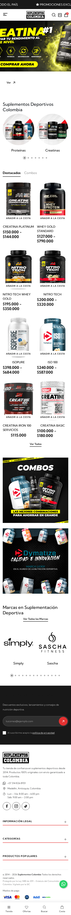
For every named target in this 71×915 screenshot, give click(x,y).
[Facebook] (7, 806)
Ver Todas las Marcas (35, 619)
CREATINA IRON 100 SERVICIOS (17, 428)
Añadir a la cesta (18, 218)
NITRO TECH (53, 294)
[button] (26, 89)
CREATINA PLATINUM (18, 226)
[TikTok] (26, 806)
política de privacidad (43, 732)
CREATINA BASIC (52, 425)
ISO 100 (53, 362)
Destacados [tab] (12, 173)
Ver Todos (36, 444)
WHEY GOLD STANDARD (46, 229)
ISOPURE (18, 362)
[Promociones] (60, 15)
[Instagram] (16, 806)
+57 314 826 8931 (16, 783)
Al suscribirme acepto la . (31, 732)
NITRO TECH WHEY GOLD (17, 296)
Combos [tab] (30, 173)
